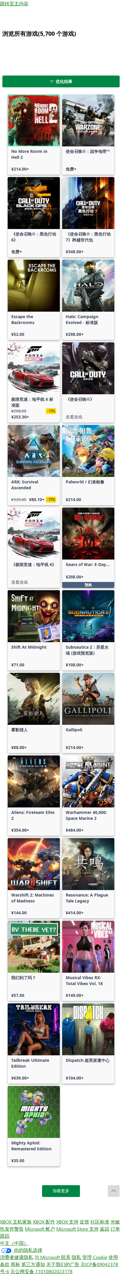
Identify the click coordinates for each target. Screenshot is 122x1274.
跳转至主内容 (14, 3)
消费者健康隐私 (16, 1257)
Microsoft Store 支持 (77, 1229)
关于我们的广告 (62, 1264)
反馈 (84, 1222)
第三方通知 (33, 1264)
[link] (34, 134)
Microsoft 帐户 (40, 1229)
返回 (104, 1229)
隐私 (76, 1257)
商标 (15, 1264)
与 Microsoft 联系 (52, 1257)
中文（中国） (14, 1243)
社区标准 (99, 1222)
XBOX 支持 (67, 1222)
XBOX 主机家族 (16, 1222)
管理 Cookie (94, 1257)
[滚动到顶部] (114, 1191)
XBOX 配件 (44, 1222)
